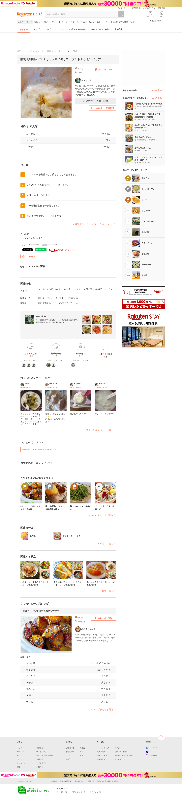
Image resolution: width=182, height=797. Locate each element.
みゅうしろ (41, 316)
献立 (49, 29)
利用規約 (39, 759)
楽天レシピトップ (24, 51)
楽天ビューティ (103, 756)
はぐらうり (70, 22)
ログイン (161, 16)
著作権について (80, 781)
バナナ (29, 146)
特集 (18, 767)
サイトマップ (41, 752)
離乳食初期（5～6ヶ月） (61, 289)
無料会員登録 (156, 21)
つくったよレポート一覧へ (99, 430)
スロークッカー (103, 22)
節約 (81, 756)
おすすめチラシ (149, 8)
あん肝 (132, 22)
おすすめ (24, 29)
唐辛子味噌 (123, 22)
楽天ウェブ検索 (121, 752)
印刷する (32, 256)
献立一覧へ (107, 591)
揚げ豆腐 (114, 22)
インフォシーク (123, 8)
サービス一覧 (62, 792)
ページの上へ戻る (161, 736)
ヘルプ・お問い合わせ (44, 756)
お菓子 (68, 759)
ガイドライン (41, 763)
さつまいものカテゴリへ (100, 515)
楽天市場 (161, 8)
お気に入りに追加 (105, 69)
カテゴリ (38, 29)
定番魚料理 (70, 752)
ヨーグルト (32, 134)
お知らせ (39, 767)
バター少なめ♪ (81, 22)
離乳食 (41, 298)
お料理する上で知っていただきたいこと (92, 224)
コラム (60, 29)
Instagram (153, 756)
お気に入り (150, 16)
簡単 (81, 752)
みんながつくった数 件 (95, 101)
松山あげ (92, 22)
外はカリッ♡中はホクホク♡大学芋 (41, 611)
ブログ (117, 748)
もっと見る (157, 90)
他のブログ (71, 250)
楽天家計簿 (136, 8)
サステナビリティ (97, 792)
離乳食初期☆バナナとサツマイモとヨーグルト (59, 303)
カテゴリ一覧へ (105, 544)
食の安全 (119, 29)
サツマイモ (32, 140)
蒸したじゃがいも (50, 22)
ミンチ (61, 22)
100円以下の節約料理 (92, 289)
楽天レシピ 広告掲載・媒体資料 (107, 781)
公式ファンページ (77, 29)
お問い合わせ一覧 (78, 792)
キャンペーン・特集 (100, 29)
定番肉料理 (70, 748)
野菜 (49, 51)
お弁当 (82, 748)
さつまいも (59, 51)
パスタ (68, 756)
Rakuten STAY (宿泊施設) (124, 756)
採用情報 (91, 781)
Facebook (153, 748)
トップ (19, 748)
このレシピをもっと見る (100, 709)
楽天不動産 (101, 752)
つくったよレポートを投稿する (102, 108)
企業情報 (54, 781)
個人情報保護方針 (66, 781)
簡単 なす (38, 22)
